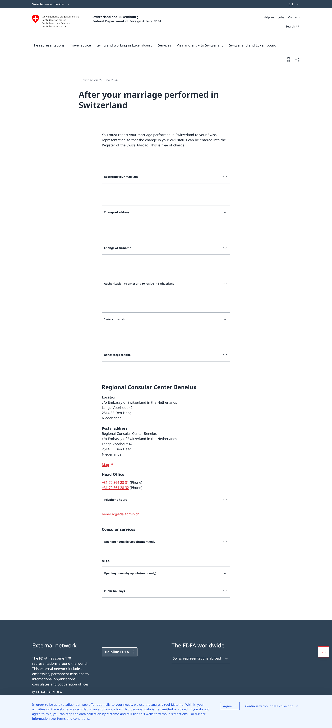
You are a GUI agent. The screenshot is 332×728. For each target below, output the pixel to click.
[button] (48, 45)
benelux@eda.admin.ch (120, 514)
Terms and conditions (73, 718)
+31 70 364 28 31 (115, 482)
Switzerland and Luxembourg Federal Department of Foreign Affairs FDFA (127, 19)
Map (105, 464)
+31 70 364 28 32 (115, 487)
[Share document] (297, 59)
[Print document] (288, 59)
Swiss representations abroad (197, 658)
